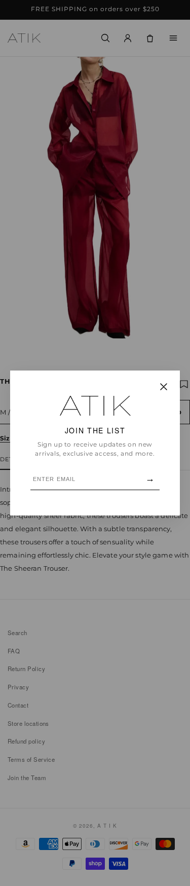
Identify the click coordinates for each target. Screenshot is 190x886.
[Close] (163, 387)
